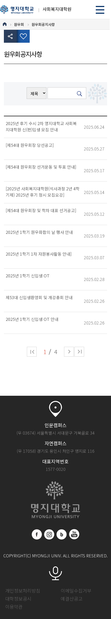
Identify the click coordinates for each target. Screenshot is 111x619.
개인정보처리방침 (22, 590)
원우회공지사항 (43, 24)
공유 (10, 36)
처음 (32, 352)
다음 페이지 (69, 352)
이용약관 (14, 606)
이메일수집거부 (76, 590)
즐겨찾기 (23, 36)
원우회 (19, 24)
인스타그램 (49, 534)
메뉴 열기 (100, 10)
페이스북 (37, 534)
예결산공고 (72, 598)
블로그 (62, 534)
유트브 (74, 534)
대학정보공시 (18, 598)
